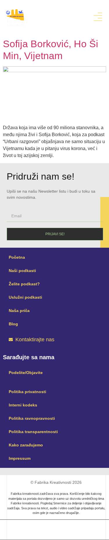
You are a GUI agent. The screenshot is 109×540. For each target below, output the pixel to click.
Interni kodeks (23, 405)
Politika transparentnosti (33, 431)
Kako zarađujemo (26, 445)
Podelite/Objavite (26, 372)
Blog (13, 324)
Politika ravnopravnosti (32, 418)
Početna (17, 257)
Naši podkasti (22, 270)
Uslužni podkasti (25, 297)
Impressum (20, 458)
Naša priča (19, 310)
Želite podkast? (24, 284)
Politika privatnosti (27, 391)
